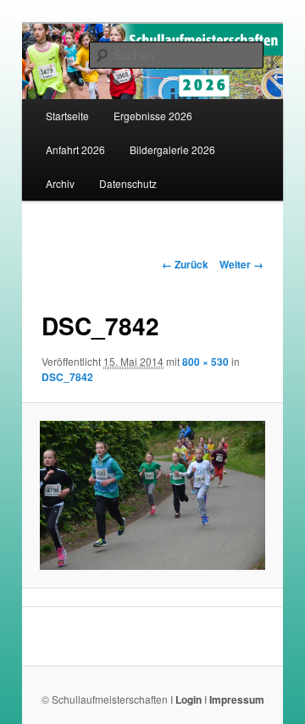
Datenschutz (128, 183)
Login (188, 699)
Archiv (60, 183)
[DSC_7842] (152, 495)
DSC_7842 (67, 376)
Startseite (67, 115)
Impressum (236, 699)
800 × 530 (205, 361)
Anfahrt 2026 (75, 149)
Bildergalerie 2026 (172, 149)
